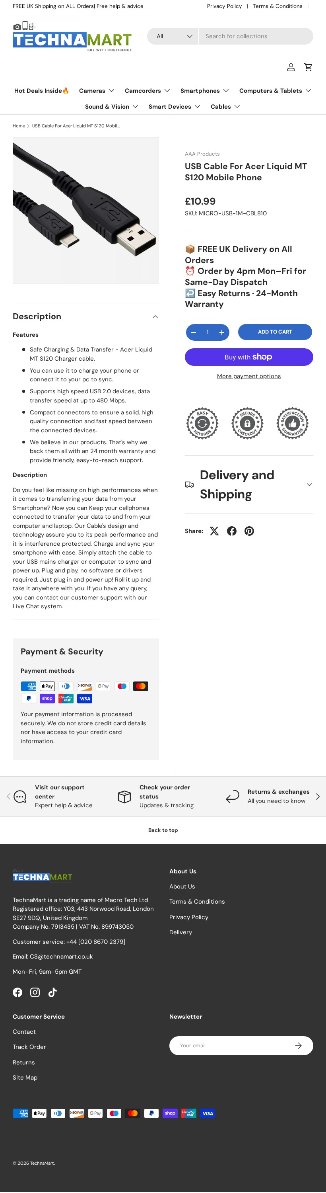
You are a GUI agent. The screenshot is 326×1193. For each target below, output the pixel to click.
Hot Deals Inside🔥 (42, 91)
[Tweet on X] (214, 531)
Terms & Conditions (278, 6)
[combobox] (230, 36)
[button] (308, 67)
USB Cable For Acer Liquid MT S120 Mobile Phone (77, 126)
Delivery (180, 932)
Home (19, 126)
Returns (24, 1062)
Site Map (25, 1078)
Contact (24, 1032)
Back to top (163, 830)
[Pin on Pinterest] (249, 531)
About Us (182, 886)
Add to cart (275, 331)
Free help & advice (120, 6)
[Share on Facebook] (232, 531)
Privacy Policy (224, 6)
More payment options (249, 376)
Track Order (29, 1047)
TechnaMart (42, 1163)
